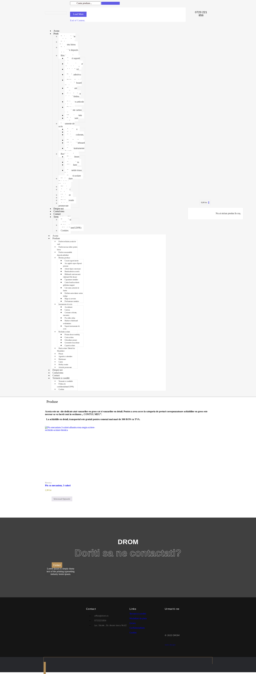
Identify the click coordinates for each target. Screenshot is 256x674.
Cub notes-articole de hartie (74, 103)
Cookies (64, 230)
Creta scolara (69, 337)
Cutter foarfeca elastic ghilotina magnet (73, 96)
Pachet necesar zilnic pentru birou (67, 43)
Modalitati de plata (138, 619)
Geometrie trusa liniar (73, 171)
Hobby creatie (63, 365)
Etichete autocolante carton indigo (73, 110)
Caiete (61, 362)
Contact (57, 214)
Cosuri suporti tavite (72, 59)
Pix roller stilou (70, 318)
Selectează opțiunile (62, 499)
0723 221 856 (201, 14)
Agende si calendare (64, 190)
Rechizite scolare (64, 332)
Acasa (56, 31)
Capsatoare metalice (71, 89)
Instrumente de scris (67, 124)
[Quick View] (50, 499)
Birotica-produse (64, 258)
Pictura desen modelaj (72, 158)
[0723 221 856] (190, 10)
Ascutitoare (68, 307)
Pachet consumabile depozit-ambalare (68, 50)
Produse (57, 33)
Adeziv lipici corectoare (72, 70)
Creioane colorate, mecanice (74, 136)
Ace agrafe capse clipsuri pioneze (74, 65)
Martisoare (62, 359)
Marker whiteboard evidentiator (75, 144)
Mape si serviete (70, 299)
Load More (78, 14)
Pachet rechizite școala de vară (67, 37)
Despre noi (58, 208)
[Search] (110, 3)
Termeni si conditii (60, 378)
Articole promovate (63, 204)
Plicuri (61, 354)
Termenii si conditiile (65, 220)
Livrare (132, 623)
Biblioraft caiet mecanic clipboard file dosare (73, 83)
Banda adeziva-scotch (73, 75)
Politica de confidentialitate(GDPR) (70, 226)
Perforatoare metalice (71, 119)
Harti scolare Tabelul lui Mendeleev (66, 181)
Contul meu (58, 211)
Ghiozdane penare (71, 166)
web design (170, 645)
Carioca (67, 310)
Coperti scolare (74, 175)
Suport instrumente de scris (74, 149)
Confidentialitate (137, 628)
